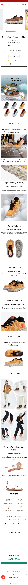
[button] (18, 4)
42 (19, 52)
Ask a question (14, 519)
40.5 (12, 52)
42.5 (23, 52)
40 (7, 52)
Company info (13, 577)
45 (18, 56)
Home (13, 33)
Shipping (9, 42)
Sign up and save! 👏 (13, 571)
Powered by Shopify (14, 583)
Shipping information (14, 516)
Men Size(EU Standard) (14, 50)
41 (15, 52)
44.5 (14, 56)
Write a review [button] (14, 563)
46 (21, 56)
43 (6, 56)
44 (10, 56)
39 (4, 52)
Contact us (13, 574)
